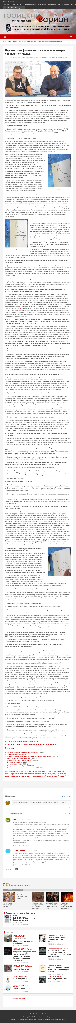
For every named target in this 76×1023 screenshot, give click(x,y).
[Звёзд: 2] (5, 885)
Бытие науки (6, 4)
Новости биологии (21, 969)
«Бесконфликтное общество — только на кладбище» (23, 941)
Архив (15, 916)
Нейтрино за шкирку (13, 764)
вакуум (51, 771)
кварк (43, 773)
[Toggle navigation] (5, 36)
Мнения (66, 948)
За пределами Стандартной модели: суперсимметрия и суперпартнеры (29, 756)
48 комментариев (63, 57)
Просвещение (52, 4)
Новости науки (18, 949)
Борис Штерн (44, 771)
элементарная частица (51, 776)
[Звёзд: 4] (8, 885)
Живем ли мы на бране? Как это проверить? (21, 768)
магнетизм (62, 773)
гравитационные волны (27, 773)
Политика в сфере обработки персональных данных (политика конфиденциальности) (37, 1019)
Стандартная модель (61, 775)
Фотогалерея (28, 949)
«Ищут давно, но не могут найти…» (18, 758)
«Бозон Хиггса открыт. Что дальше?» (19, 760)
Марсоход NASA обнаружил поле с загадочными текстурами (37, 905)
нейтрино (8, 775)
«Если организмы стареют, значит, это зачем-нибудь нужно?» (59, 969)
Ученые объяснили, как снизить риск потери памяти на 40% (52, 905)
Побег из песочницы (21, 989)
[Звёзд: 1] (3, 885)
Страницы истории (63, 4)
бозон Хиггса (16, 771)
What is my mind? (20, 979)
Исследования (42, 4)
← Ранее (8, 869)
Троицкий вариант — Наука (42, 1017)
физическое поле (25, 776)
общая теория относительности (21, 775)
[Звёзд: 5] (9, 885)
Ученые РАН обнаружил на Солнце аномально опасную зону (66, 905)
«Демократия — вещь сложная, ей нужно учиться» (56, 939)
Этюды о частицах (13, 762)
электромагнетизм (37, 776)
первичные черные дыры (39, 775)
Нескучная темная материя (15, 754)
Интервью (22, 935)
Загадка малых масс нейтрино (17, 766)
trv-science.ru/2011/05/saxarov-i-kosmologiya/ (22, 741)
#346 (10, 771)
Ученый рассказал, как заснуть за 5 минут (23, 896)
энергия (61, 776)
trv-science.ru (25, 924)
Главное (15, 935)
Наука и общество (17, 4)
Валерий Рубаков (59, 771)
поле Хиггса (51, 775)
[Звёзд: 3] (6, 885)
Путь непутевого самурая (58, 979)
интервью (38, 773)
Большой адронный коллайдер (30, 771)
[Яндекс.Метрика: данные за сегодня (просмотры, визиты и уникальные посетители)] (19, 999)
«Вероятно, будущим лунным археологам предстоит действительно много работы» (59, 953)
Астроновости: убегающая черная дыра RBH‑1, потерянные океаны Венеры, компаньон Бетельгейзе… (24, 956)
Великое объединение (12, 773)
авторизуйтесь (66, 796)
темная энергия (10, 776)
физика (17, 776)
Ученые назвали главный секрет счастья (8, 904)
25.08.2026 (16, 924)
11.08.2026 (50, 944)
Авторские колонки (30, 4)
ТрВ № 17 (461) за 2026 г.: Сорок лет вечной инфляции (24, 920)
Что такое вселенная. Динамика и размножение (22, 752)
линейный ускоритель (52, 773)
